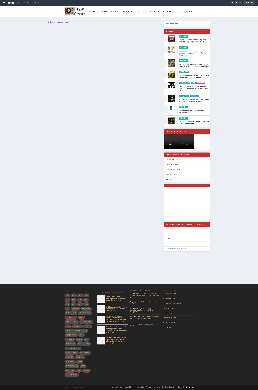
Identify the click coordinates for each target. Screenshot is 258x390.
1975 (86, 300)
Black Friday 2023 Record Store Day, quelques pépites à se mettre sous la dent (193, 88)
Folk (68, 326)
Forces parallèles (169, 322)
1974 (80, 300)
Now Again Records (173, 169)
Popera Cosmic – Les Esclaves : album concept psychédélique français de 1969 (144, 295)
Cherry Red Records (170, 293)
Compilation (184, 72)
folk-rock (77, 326)
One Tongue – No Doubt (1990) (63, 180)
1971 (86, 295)
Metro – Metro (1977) (146, 325)
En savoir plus (58, 110)
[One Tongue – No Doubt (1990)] (85, 147)
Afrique (75, 308)
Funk (81, 335)
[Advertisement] (187, 203)
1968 (67, 295)
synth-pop (70, 370)
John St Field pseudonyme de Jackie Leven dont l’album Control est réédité (194, 65)
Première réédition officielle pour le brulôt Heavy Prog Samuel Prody (193, 41)
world (86, 370)
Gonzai (168, 234)
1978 (80, 304)
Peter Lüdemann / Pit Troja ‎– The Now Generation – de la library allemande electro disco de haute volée (94, 97)
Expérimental (86, 322)
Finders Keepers (168, 313)
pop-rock (80, 357)
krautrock (70, 344)
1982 (67, 308)
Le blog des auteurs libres (172, 303)
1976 (67, 304)
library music (84, 344)
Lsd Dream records (169, 308)
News (193, 83)
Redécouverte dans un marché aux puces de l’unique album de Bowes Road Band (192, 53)
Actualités (128, 12)
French (88, 326)
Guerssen (70, 339)
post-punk (70, 361)
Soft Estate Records (169, 318)
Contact (188, 12)
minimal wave (71, 353)
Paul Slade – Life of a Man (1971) (144, 303)
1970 (80, 295)
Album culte (71, 313)
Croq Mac (169, 229)
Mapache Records (172, 164)
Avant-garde (84, 313)
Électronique (71, 375)
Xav (131, 293)
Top (79, 370)
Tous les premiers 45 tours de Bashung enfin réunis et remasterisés (194, 100)
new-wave (84, 353)
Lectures (154, 12)
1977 (73, 304)
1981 (86, 304)
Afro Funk (86, 308)
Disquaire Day (185, 83)
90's (60, 183)
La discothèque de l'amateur (176, 249)
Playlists (142, 12)
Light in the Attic (171, 174)
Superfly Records (169, 298)
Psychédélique (72, 366)
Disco (81, 317)
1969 (73, 295)
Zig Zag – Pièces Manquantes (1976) (27, 3)
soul (83, 366)
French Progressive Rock (76, 331)
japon (79, 339)
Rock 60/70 (167, 327)
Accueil (92, 12)
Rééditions (183, 36)
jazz (86, 339)
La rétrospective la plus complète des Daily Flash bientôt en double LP (194, 76)
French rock (71, 335)
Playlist (69, 357)
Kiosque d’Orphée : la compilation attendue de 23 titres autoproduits (141, 310)
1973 (73, 300)
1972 (67, 300)
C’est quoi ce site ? (170, 12)
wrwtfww (169, 179)
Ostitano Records (172, 159)
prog (80, 361)
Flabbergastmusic (172, 239)
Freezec (169, 244)
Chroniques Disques (108, 12)
